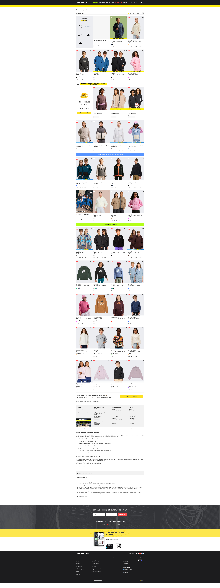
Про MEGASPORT (79, 566)
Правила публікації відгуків (97, 568)
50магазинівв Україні (83, 412)
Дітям (112, 2)
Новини (77, 561)
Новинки (95, 2)
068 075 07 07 (125, 560)
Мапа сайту (78, 574)
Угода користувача (79, 568)
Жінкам (108, 2)
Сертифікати (94, 566)
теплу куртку (81, 429)
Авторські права (79, 572)
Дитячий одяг (80, 10)
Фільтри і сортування (134, 13)
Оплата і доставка (95, 560)
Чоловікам (102, 2)
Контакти (77, 560)
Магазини (77, 563)
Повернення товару (95, 561)
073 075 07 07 (125, 563)
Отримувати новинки (131, 396)
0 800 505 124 (125, 564)
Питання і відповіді (95, 563)
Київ (136, 580)
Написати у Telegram (128, 569)
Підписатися (122, 514)
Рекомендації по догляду (97, 571)
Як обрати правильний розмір (97, 569)
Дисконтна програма (113, 560)
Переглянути (101, 45)
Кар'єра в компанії (79, 564)
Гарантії (77, 571)
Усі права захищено (98, 580)
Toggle (142, 580)
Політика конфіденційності (81, 569)
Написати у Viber (127, 570)
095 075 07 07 (125, 561)
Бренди (125, 2)
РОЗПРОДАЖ (118, 2)
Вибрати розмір (84, 112)
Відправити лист (127, 572)
